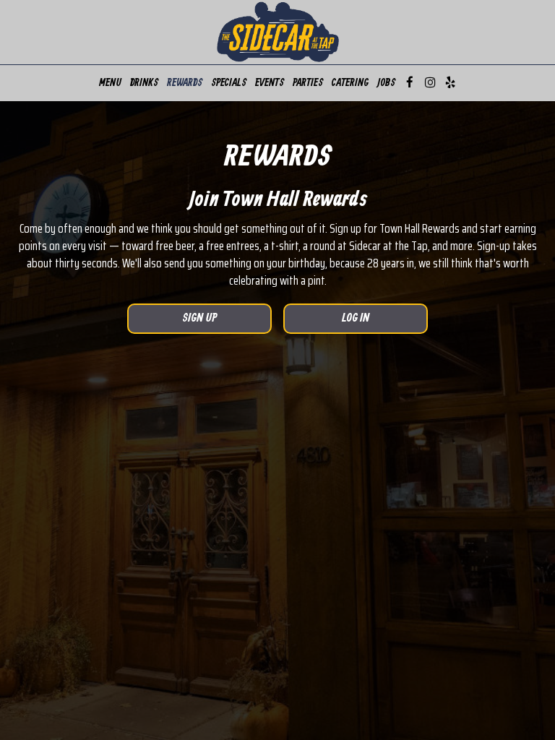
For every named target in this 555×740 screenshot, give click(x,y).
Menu (110, 83)
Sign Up (172, 322)
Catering (350, 83)
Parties (308, 83)
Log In (326, 322)
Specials (228, 83)
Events (269, 83)
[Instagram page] (430, 82)
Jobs (386, 83)
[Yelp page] (450, 82)
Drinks (144, 83)
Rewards (184, 83)
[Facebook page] (410, 82)
